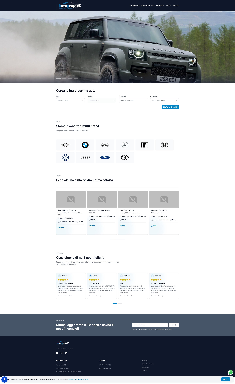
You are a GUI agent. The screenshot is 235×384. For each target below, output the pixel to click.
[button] (4, 379)
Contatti (176, 5)
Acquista (144, 360)
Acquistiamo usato (147, 5)
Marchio (58, 96)
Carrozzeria (122, 96)
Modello (90, 96)
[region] (117, 215)
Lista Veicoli (134, 5)
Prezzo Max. (154, 96)
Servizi (168, 5)
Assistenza (160, 5)
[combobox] (70, 100)
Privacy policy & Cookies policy (78, 379)
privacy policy (168, 329)
